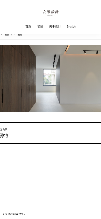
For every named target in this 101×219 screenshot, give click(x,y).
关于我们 (55, 26)
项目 (40, 26)
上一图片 (4, 35)
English (71, 26)
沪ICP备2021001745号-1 (14, 214)
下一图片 (17, 35)
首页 (28, 26)
